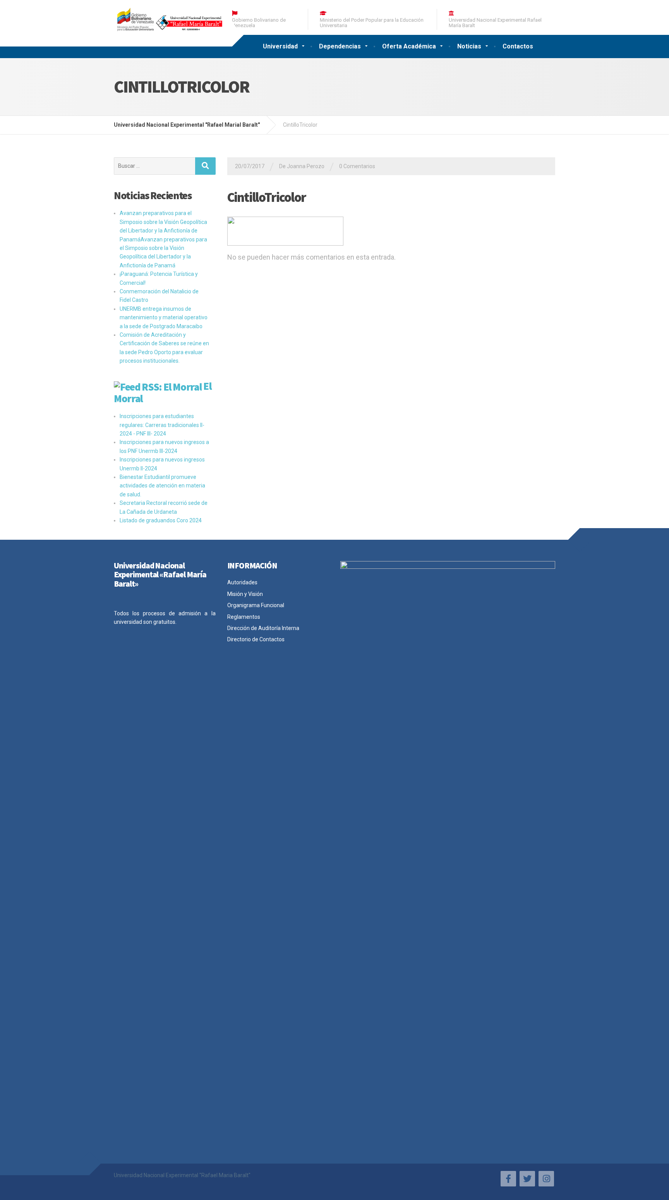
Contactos (518, 46)
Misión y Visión (245, 594)
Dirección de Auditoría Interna (263, 628)
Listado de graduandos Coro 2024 (161, 520)
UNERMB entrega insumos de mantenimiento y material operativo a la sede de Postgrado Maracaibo (164, 317)
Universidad (280, 46)
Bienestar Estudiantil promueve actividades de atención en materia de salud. (162, 486)
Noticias (469, 46)
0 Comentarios (357, 166)
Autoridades (242, 582)
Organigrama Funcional (255, 605)
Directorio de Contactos (256, 639)
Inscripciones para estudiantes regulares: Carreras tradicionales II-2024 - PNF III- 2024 (162, 425)
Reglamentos (243, 617)
